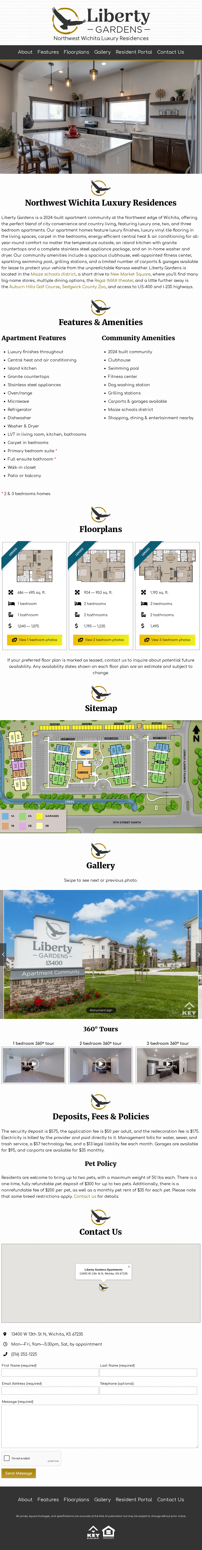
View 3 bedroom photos (170, 640)
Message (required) (17, 1402)
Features (48, 52)
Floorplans (76, 52)
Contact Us (170, 52)
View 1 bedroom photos (38, 640)
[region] (101, 117)
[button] (3, 954)
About (25, 52)
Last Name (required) (117, 1365)
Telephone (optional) (117, 1383)
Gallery (102, 52)
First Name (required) (19, 1365)
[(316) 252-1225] (19, 1354)
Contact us (85, 1196)
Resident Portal (134, 52)
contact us (115, 660)
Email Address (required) (22, 1383)
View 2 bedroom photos (104, 640)
